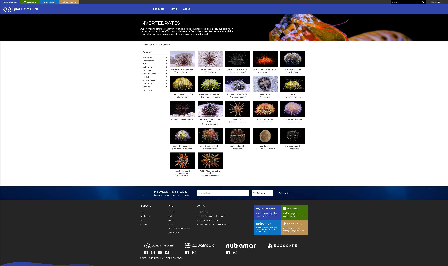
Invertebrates (145, 216)
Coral (142, 220)
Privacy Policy (174, 233)
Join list (284, 193)
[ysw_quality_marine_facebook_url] (146, 253)
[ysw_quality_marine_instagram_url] (153, 253)
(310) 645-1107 (202, 212)
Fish (141, 212)
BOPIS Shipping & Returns (179, 229)
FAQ (170, 216)
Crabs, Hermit (148, 67)
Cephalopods (148, 61)
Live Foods (147, 83)
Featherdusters (149, 74)
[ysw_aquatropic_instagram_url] (194, 253)
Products (158, 9)
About (186, 9)
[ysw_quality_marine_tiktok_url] (167, 253)
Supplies (143, 224)
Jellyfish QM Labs (150, 80)
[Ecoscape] (279, 246)
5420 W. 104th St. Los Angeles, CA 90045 (213, 224)
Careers (171, 212)
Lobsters (146, 87)
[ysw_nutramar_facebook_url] (228, 253)
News (174, 9)
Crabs (145, 64)
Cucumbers (147, 70)
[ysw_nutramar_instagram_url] (235, 253)
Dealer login (437, 2)
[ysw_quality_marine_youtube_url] (160, 253)
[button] (167, 57)
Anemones (147, 57)
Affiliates (171, 220)
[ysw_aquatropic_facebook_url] (187, 253)
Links (170, 224)
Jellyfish (146, 77)
